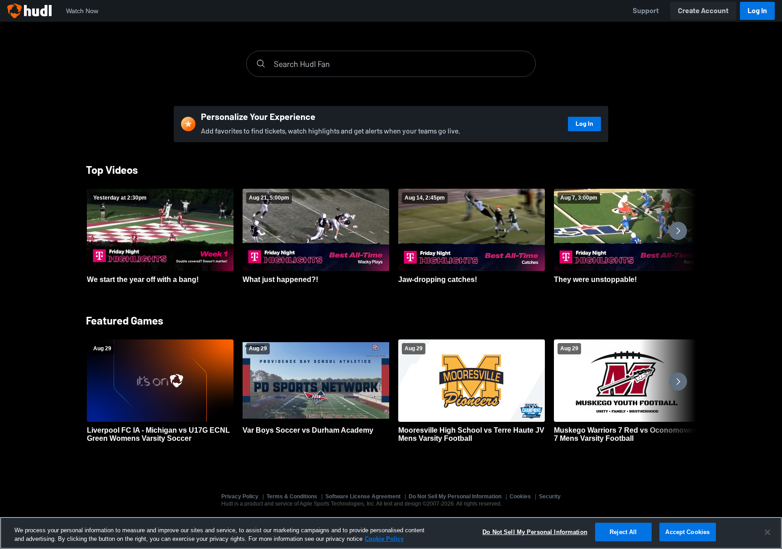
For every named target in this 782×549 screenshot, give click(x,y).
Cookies (520, 496)
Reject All (623, 532)
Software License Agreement (363, 496)
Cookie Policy (384, 539)
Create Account (703, 11)
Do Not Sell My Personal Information (455, 496)
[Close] (767, 532)
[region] (391, 533)
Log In (757, 11)
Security (550, 496)
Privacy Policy (239, 496)
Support (646, 11)
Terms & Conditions (292, 496)
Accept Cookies (687, 532)
